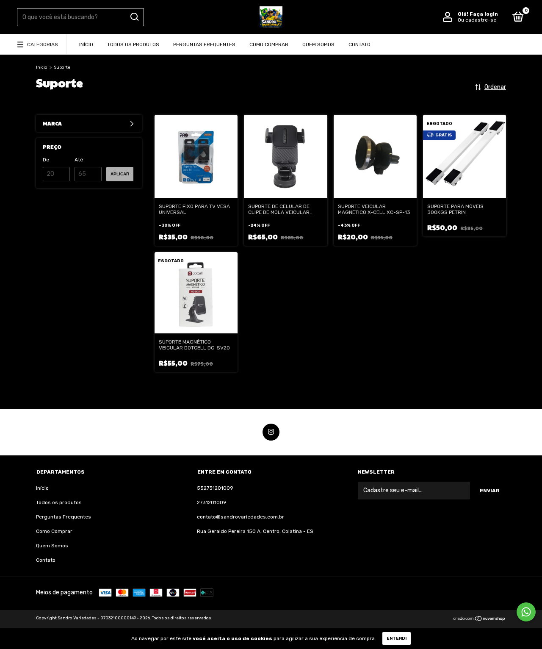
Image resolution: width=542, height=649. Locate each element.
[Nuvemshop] (479, 619)
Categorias (42, 44)
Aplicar (120, 174)
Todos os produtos (133, 44)
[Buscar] (134, 17)
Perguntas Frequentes (204, 44)
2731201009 (212, 502)
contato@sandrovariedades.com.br (240, 517)
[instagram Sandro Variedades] (271, 432)
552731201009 (215, 488)
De (46, 160)
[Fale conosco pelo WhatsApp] (526, 611)
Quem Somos (318, 44)
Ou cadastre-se (477, 20)
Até (79, 160)
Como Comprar (268, 44)
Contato (359, 44)
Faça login (484, 14)
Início (86, 44)
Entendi (396, 638)
